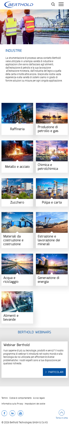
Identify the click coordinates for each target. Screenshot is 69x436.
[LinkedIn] (12, 413)
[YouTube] (20, 413)
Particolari (55, 372)
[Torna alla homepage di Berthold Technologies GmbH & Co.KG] (19, 5)
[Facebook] (4, 413)
